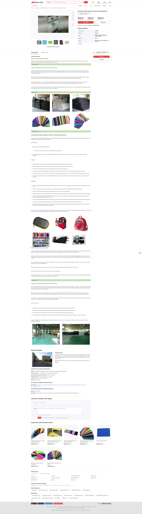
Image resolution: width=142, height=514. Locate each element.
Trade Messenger (48, 503)
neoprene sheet (93, 475)
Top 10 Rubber (57, 498)
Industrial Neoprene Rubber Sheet (102, 495)
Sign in (110, 2)
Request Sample (96, 25)
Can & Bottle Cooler (67, 384)
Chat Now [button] (104, 22)
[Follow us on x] (104, 503)
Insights (94, 506)
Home (32, 7)
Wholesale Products (71, 506)
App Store (34, 503)
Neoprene (39, 384)
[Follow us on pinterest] (108, 503)
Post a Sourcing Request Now (62, 417)
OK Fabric (32, 475)
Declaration (82, 510)
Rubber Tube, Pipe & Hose (43, 490)
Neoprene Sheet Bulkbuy (74, 498)
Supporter (33, 386)
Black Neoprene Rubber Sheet (47, 498)
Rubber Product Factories (46, 495)
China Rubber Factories (36, 495)
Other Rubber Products (54, 490)
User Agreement (77, 510)
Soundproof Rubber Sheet (64, 490)
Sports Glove (60, 384)
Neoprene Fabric (38, 386)
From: (36, 402)
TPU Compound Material (45, 384)
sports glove (73, 479)
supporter (52, 479)
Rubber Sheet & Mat (52, 7)
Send (39, 417)
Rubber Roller (34, 490)
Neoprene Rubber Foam (36, 498)
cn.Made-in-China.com (81, 508)
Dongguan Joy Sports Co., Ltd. (85, 13)
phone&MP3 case (34, 479)
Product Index (90, 506)
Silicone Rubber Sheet (86, 490)
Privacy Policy (88, 510)
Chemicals (36, 7)
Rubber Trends (64, 498)
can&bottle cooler (34, 477)
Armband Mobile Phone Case (81, 384)
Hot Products (48, 506)
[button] (82, 2)
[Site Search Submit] (86, 2)
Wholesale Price (77, 506)
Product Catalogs (47, 473)
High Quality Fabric (54, 384)
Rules (110, 5)
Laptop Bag (73, 384)
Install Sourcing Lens (58, 503)
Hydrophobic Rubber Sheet (76, 490)
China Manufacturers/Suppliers (62, 506)
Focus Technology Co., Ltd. (63, 510)
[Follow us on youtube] (107, 503)
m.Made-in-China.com (73, 508)
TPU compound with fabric (75, 475)
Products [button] (49, 2)
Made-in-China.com (66, 508)
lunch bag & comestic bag (55, 477)
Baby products (93, 477)
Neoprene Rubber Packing (89, 495)
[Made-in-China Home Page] (37, 2)
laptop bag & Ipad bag (75, 477)
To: (36, 405)
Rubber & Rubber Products (43, 7)
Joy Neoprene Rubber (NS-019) (101, 440)
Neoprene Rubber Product (78, 495)
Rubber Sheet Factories (57, 495)
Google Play (40, 503)
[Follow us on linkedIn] (110, 503)
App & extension (97, 5)
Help (91, 5)
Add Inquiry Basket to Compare (53, 46)
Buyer (85, 5)
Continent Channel (84, 506)
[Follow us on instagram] (105, 503)
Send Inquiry (85, 22)
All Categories (35, 5)
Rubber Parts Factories (68, 495)
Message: (35, 408)
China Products (54, 506)
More (32, 500)
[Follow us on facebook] (102, 503)
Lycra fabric (53, 475)
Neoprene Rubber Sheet (62, 7)
